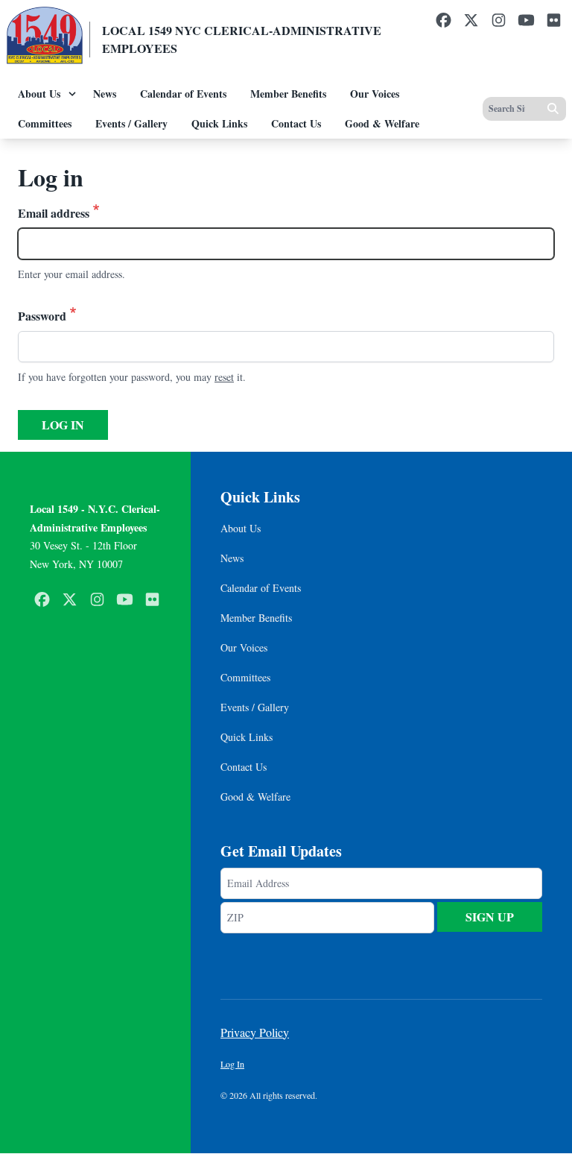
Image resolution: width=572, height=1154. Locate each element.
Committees (45, 123)
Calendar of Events (183, 93)
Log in (63, 424)
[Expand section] (72, 94)
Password (42, 315)
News (104, 93)
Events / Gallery (131, 123)
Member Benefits (288, 93)
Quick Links (219, 123)
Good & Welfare (382, 123)
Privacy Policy (254, 1032)
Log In (232, 1064)
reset (224, 377)
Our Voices (374, 93)
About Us (39, 93)
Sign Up (489, 916)
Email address (53, 212)
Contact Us (296, 123)
